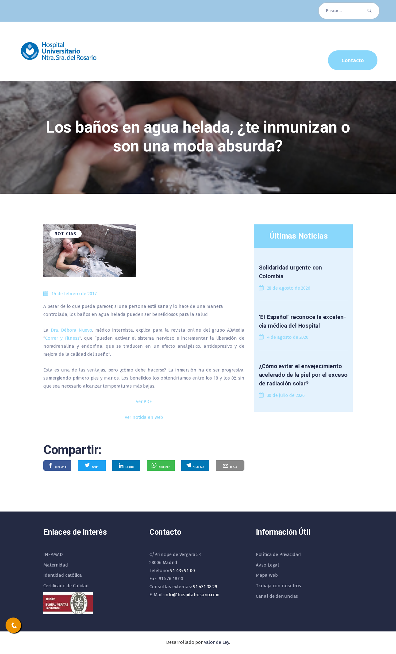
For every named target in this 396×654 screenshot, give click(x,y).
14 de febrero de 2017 (74, 293)
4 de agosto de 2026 (288, 337)
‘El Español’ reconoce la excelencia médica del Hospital (302, 321)
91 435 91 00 (182, 570)
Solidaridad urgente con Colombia (290, 272)
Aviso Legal (267, 565)
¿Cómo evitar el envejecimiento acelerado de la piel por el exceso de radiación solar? (303, 375)
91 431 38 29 (205, 586)
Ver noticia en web (144, 417)
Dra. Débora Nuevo (71, 330)
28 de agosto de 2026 (288, 288)
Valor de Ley (216, 642)
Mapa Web (267, 575)
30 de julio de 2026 (286, 395)
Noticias (65, 233)
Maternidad (55, 565)
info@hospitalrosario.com (192, 594)
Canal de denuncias (277, 596)
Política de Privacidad (278, 554)
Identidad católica (62, 575)
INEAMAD (53, 554)
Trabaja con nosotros (278, 585)
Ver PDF (144, 401)
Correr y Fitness (62, 338)
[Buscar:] (349, 10)
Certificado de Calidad (66, 585)
